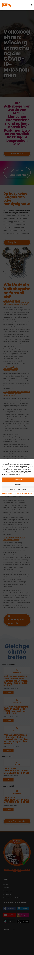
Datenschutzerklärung (8, 493)
